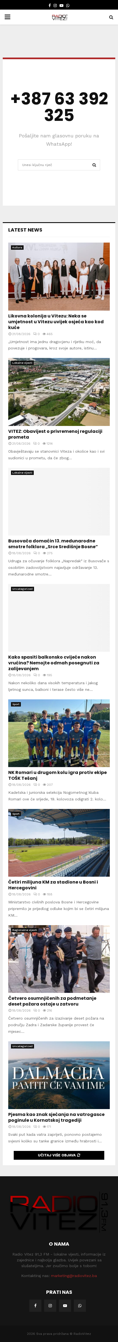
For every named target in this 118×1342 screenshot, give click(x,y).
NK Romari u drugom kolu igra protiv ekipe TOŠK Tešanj (57, 775)
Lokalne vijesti (22, 362)
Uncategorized (22, 588)
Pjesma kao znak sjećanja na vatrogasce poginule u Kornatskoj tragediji (56, 1117)
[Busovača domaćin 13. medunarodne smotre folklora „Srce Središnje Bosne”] (59, 502)
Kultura (17, 247)
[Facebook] (35, 1306)
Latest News (25, 229)
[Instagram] (50, 1306)
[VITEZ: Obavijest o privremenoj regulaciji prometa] (59, 392)
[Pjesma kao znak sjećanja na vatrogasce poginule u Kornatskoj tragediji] (59, 1075)
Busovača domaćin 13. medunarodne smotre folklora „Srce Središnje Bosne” (53, 544)
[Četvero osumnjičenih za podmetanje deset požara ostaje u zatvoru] (59, 959)
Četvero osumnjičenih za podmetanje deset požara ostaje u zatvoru (52, 1001)
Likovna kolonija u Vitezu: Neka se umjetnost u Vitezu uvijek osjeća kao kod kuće (56, 322)
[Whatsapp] (80, 1306)
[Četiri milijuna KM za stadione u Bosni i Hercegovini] (59, 843)
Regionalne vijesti (24, 929)
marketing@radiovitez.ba (74, 1275)
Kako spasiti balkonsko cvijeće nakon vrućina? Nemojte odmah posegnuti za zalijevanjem (53, 663)
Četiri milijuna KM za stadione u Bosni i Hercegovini (53, 885)
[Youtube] (65, 1306)
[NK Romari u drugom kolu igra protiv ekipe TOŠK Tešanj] (59, 733)
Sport (15, 704)
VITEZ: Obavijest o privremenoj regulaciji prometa (55, 434)
